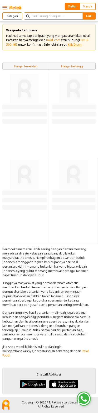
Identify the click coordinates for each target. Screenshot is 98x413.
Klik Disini (74, 44)
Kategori (12, 16)
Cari (89, 16)
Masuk (87, 6)
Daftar (72, 6)
